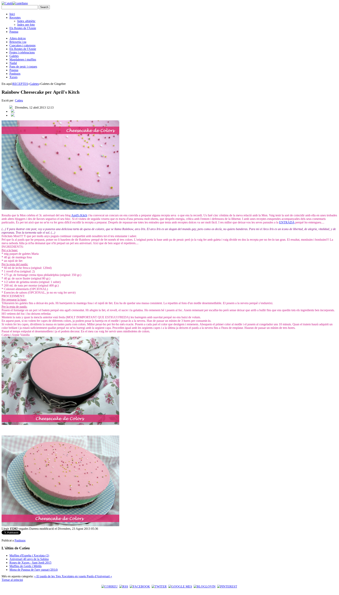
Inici (12, 14)
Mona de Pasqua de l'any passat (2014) (33, 569)
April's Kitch (79, 215)
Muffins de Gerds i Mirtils (25, 566)
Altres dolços (17, 38)
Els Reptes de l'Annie (22, 28)
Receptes (15, 17)
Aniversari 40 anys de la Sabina (29, 559)
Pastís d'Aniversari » (99, 576)
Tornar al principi (12, 579)
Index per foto (26, 24)
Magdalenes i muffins (22, 59)
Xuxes (13, 77)
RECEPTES (20, 83)
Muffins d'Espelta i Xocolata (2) (29, 555)
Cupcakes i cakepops (22, 45)
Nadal (13, 63)
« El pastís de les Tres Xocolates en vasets (60, 576)
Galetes (14, 56)
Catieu (19, 100)
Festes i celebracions (22, 52)
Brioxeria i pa (17, 42)
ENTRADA (286, 222)
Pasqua (13, 31)
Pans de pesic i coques (23, 66)
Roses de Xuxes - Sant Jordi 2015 (30, 562)
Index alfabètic (26, 21)
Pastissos (14, 73)
